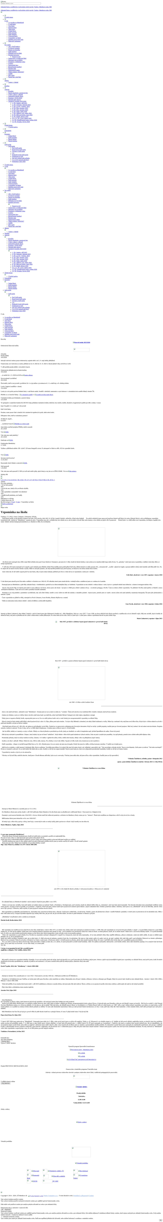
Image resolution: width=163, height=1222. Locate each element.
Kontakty (7, 280)
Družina (7, 233)
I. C (7, 480)
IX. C (53, 480)
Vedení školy (12, 136)
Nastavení (8, 1209)
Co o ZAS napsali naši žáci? (20, 160)
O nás (6, 166)
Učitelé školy (12, 31)
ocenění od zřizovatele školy (44, 394)
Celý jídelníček (6, 1083)
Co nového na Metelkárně (16, 22)
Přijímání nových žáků (15, 53)
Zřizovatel (36, 1171)
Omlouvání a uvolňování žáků (17, 58)
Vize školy (11, 26)
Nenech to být (16, 57)
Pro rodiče (8, 190)
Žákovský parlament (14, 41)
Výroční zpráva (13, 127)
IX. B (49, 480)
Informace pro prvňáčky (15, 60)
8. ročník (82, 1056)
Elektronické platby (14, 70)
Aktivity (7, 235)
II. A (10, 480)
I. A (2, 480)
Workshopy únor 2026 (18, 161)
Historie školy (12, 27)
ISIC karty (11, 75)
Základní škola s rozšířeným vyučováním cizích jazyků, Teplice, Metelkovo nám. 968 (26, 7)
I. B (4, 480)
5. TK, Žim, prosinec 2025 (20, 110)
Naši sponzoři (12, 33)
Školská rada (12, 68)
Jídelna (7, 228)
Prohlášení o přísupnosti (80, 1195)
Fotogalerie (8, 278)
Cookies (91, 1195)
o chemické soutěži (26, 394)
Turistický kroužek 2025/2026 (17, 101)
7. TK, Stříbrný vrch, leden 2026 (22, 113)
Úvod (13, 502)
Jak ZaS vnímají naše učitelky (21, 158)
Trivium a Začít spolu (18, 151)
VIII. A (45, 480)
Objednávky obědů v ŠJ (56, 1171)
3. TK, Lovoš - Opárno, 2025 (21, 106)
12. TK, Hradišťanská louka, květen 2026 (24, 120)
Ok (2, 1209)
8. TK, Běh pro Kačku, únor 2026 (22, 115)
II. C (16, 480)
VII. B (41, 480)
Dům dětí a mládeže (59, 1176)
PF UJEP (55, 1181)
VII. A (36, 480)
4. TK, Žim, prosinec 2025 (20, 108)
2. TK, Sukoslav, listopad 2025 (21, 105)
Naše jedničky (12, 34)
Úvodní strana (9, 165)
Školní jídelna (12, 139)
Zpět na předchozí (7, 504)
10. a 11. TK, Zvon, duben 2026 (21, 118)
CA (13, 153)
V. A (29, 480)
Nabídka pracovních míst (15, 39)
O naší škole (12, 24)
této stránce (73, 471)
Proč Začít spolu (17, 148)
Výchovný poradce (14, 48)
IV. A (26, 480)
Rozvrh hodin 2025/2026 (82, 342)
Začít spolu (11, 146)
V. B (33, 480)
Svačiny (10, 63)
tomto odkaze (29, 375)
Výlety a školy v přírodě (15, 94)
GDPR (10, 73)
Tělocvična (11, 29)
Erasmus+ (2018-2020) (15, 98)
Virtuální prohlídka (82, 1163)
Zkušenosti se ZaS (17, 156)
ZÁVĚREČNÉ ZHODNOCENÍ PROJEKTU (82, 1059)
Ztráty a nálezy (82, 1122)
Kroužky (11, 91)
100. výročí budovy (14, 46)
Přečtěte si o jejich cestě (22, 424)
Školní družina (12, 141)
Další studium (12, 51)
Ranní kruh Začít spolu (19, 149)
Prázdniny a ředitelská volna (16, 62)
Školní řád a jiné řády (14, 77)
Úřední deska (8, 273)
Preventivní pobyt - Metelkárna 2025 (82, 1050)
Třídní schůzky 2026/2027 (16, 72)
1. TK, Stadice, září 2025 (19, 103)
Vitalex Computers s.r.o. (50, 1195)
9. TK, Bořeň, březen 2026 (20, 116)
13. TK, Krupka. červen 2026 (21, 122)
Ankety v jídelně (13, 82)
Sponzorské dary (13, 65)
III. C (23, 480)
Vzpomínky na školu (14, 38)
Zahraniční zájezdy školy (15, 96)
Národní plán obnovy (14, 99)
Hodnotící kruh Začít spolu (20, 155)
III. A (19, 480)
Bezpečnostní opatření (15, 67)
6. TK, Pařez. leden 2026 (19, 111)
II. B (13, 480)
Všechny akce (5, 1041)
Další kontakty (12, 137)
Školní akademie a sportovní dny (18, 93)
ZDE (6, 432)
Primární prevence (13, 55)
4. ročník (82, 1053)
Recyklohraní (84, 1171)
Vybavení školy (13, 36)
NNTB (35, 1181)
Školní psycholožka (14, 50)
